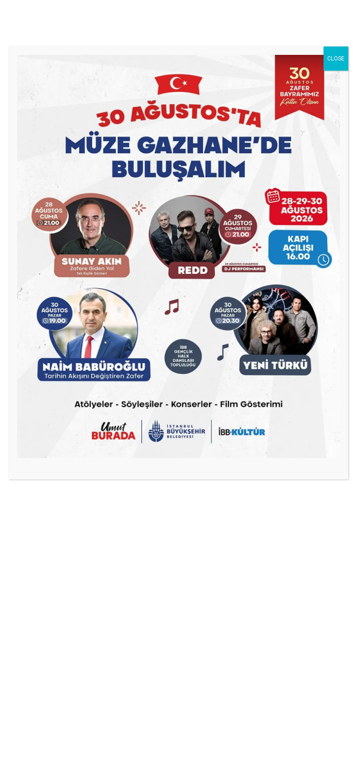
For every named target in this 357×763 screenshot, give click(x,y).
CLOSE (335, 58)
